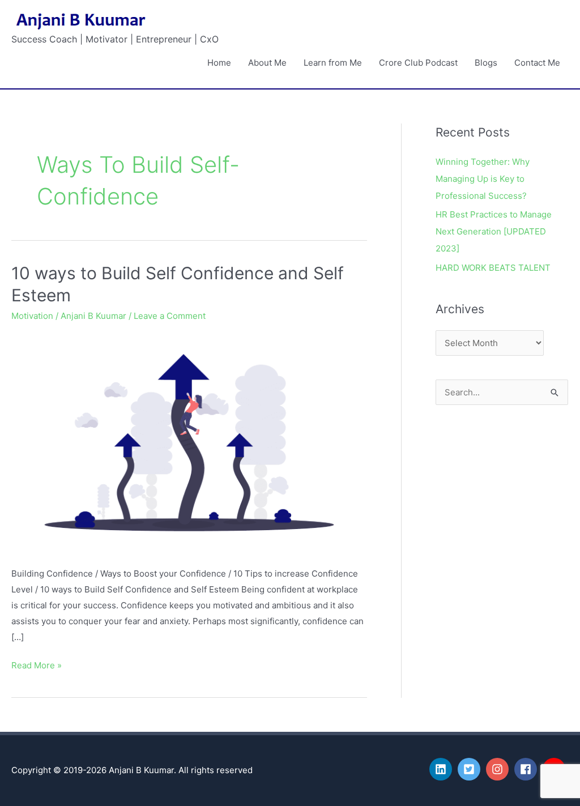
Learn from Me (333, 62)
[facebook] (527, 769)
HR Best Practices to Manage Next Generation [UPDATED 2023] (494, 231)
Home (219, 62)
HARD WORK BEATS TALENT (493, 267)
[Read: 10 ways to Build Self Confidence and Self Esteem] (189, 442)
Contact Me (537, 62)
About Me (267, 62)
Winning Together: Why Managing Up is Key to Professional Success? (483, 178)
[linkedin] (442, 769)
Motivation (32, 315)
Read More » (36, 664)
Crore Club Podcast (418, 62)
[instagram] (499, 769)
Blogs (486, 62)
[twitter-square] (471, 769)
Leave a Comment (170, 315)
